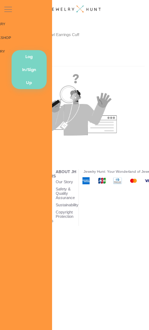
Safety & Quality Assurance (65, 193)
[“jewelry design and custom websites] (74, 9)
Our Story (64, 182)
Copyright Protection (64, 214)
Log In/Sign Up (29, 69)
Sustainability (67, 205)
